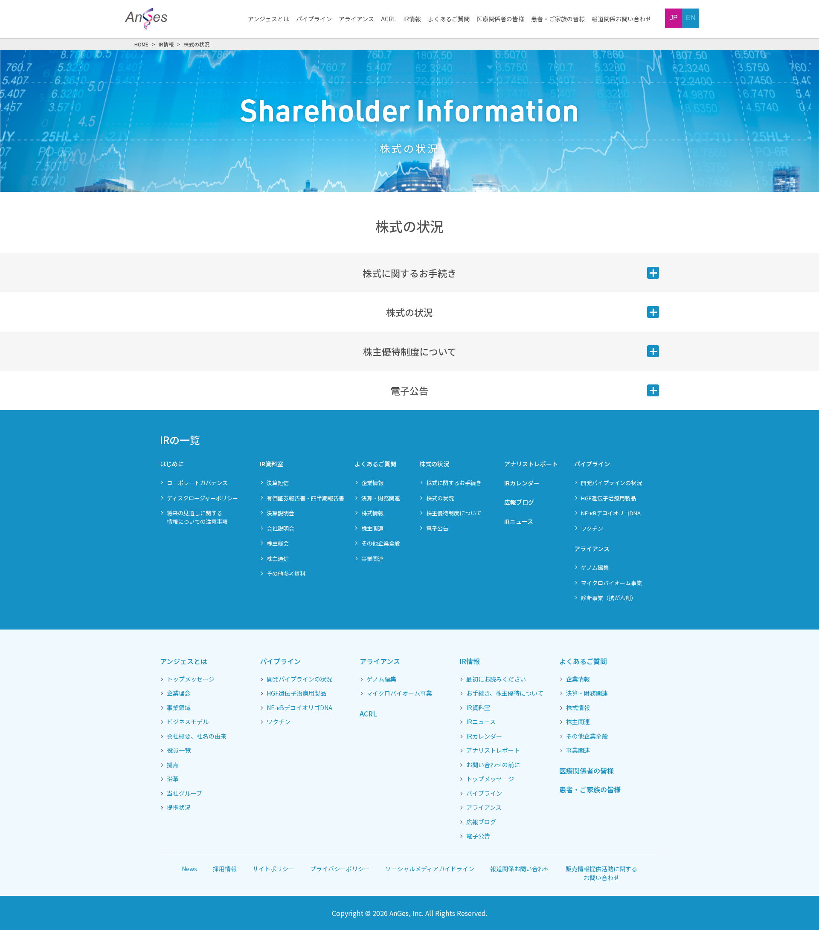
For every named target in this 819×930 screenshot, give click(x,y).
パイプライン (314, 19)
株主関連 (372, 528)
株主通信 (278, 559)
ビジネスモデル (188, 722)
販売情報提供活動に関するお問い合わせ (601, 873)
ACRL (388, 19)
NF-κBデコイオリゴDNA (611, 513)
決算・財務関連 (380, 498)
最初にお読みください (496, 679)
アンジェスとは (268, 19)
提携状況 (179, 808)
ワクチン (592, 528)
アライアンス (356, 19)
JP (674, 17)
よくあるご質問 (449, 19)
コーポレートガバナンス (197, 483)
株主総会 (278, 543)
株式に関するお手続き (454, 483)
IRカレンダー (522, 483)
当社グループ (184, 793)
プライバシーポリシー (340, 868)
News (189, 868)
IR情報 (412, 19)
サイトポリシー (273, 868)
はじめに (172, 463)
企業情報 (372, 483)
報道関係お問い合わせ (621, 19)
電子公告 (437, 528)
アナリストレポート (531, 463)
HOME (141, 44)
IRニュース (518, 521)
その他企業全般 (380, 543)
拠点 (173, 765)
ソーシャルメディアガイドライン (429, 868)
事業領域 (179, 708)
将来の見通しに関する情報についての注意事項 (197, 517)
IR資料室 (271, 463)
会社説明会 (280, 528)
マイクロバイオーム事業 (611, 583)
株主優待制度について (454, 513)
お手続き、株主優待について (504, 693)
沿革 (173, 779)
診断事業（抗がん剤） (608, 598)
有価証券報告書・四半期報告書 (305, 498)
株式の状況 (434, 463)
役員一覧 (179, 750)
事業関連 (372, 559)
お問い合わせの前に (493, 765)
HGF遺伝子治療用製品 (608, 498)
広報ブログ (519, 502)
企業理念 (179, 693)
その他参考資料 (286, 573)
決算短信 (278, 483)
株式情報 (372, 513)
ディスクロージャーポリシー (202, 498)
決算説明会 (280, 513)
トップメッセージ (191, 679)
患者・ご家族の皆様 (558, 19)
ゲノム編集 (595, 567)
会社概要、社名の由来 (197, 736)
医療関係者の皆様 (500, 19)
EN (691, 17)
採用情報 (225, 868)
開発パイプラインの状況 (611, 483)
